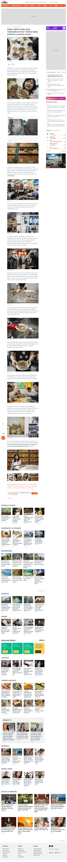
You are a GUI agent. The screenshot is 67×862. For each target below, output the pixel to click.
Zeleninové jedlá (26, 713)
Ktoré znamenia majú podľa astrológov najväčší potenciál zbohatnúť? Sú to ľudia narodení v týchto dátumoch (28, 671)
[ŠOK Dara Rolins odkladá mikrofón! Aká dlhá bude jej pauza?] (39, 774)
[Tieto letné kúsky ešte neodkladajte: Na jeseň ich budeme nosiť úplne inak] (17, 663)
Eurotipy (32, 5)
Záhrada (25, 764)
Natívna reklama (21, 856)
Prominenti (18, 739)
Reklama (20, 846)
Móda (13, 675)
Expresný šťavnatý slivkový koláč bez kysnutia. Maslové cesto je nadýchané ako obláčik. (5, 694)
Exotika (39, 5)
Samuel (41, 2)
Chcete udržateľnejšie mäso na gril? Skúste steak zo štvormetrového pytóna (28, 519)
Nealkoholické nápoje (5, 713)
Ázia (14, 486)
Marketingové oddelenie (38, 853)
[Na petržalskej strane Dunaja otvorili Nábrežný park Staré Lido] (39, 534)
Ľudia (13, 634)
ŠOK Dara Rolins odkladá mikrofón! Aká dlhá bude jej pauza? (39, 782)
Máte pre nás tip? (37, 855)
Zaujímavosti (5, 5)
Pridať (35, 493)
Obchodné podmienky (22, 852)
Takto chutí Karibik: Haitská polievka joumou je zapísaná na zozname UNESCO (39, 519)
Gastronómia (20, 26)
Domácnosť (37, 764)
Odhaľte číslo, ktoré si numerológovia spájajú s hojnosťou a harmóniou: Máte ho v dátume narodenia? (5, 759)
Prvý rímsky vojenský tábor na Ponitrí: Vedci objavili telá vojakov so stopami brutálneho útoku (17, 541)
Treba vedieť (14, 764)
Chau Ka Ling (15, 488)
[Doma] (48, 144)
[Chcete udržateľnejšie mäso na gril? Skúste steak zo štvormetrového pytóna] (28, 511)
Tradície (15, 484)
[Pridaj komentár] (3, 424)
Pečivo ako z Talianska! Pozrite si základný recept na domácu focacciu (17, 710)
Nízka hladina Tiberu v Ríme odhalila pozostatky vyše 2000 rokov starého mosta (5, 607)
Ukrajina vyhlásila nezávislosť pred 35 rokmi (56, 93)
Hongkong (17, 486)
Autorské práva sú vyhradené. (54, 849)
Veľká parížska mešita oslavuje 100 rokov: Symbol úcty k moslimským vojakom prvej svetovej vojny (28, 607)
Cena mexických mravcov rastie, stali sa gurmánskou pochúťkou (6, 518)
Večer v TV (57, 130)
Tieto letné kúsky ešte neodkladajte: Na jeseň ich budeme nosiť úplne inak (17, 671)
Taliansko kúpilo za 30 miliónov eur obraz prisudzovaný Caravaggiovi (39, 629)
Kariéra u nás (5, 853)
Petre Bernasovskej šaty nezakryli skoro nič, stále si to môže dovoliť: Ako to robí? (22, 735)
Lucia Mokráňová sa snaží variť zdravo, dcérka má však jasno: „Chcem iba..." (6, 782)
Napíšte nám (5, 855)
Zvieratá (20, 484)
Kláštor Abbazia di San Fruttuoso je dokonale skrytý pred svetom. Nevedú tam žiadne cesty (17, 607)
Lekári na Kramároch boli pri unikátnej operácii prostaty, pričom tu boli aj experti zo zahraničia (9, 736)
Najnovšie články (51, 102)
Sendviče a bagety (15, 713)
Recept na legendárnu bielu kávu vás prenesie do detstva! (5, 710)
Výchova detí (26, 786)
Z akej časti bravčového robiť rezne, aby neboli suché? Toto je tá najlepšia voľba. (28, 694)
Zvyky (31, 484)
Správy (4, 741)
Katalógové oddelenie (37, 852)
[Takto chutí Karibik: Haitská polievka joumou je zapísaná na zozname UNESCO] (39, 511)
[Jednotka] (48, 140)
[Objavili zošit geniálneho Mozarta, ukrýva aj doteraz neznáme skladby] (6, 622)
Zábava (25, 675)
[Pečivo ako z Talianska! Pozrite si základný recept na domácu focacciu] (17, 703)
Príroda (45, 5)
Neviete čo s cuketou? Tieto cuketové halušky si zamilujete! (28, 710)
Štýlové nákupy (3, 675)
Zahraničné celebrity (38, 675)
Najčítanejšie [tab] (51, 72)
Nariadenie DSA (5, 856)
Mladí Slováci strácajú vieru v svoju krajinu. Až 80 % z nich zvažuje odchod (55, 120)
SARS (22, 486)
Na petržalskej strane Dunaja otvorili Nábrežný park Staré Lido (39, 541)
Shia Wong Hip (30, 488)
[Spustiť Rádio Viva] (55, 27)
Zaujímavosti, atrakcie (38, 523)
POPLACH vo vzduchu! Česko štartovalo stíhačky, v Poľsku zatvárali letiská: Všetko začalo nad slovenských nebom (56, 125)
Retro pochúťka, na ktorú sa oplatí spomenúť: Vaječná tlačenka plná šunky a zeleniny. (39, 694)
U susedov (26, 5)
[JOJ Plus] (48, 147)
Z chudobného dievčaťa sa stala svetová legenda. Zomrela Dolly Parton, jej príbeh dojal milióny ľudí (39, 671)
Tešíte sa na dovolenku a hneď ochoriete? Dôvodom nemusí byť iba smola (16, 759)
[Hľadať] (64, 5)
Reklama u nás (20, 848)
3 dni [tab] (58, 72)
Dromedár (15, 26)
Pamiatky (2, 611)
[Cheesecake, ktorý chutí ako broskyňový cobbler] (39, 703)
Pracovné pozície (8, 640)
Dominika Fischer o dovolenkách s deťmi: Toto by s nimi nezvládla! (17, 782)
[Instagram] (52, 846)
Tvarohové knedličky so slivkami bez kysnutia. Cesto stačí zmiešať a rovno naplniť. (17, 694)
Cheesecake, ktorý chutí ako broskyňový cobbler (39, 709)
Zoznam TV (7, 720)
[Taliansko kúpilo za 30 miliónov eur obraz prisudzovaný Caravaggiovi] (39, 622)
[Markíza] (48, 133)
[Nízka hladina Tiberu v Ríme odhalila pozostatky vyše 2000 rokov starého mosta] (6, 599)
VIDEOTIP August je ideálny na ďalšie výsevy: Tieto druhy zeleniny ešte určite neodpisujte (28, 759)
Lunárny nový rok (28, 486)
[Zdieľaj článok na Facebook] (3, 429)
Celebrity (2, 785)
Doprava (56, 5)
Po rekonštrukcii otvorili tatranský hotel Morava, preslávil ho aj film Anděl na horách (28, 541)
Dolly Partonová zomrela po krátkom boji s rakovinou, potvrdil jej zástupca (56, 111)
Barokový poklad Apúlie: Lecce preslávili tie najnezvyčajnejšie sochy (57, 90)
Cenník (19, 853)
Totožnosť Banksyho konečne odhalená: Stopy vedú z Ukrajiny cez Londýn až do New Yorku (28, 630)
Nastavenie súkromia (6, 852)
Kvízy (50, 5)
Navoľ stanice (48, 151)
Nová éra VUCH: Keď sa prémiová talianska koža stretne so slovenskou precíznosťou (5, 671)
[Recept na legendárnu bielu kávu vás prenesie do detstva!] (6, 703)
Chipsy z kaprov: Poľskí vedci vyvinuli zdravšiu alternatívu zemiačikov (16, 519)
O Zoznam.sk (5, 846)
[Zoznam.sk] (52, 853)
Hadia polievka (22, 488)
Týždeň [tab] (63, 72)
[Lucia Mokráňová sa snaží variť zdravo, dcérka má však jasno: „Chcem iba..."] (6, 774)
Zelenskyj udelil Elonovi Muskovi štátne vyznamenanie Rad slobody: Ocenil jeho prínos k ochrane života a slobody (56, 106)
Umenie (2, 634)
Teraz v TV (49, 130)
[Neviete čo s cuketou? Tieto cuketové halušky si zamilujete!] (28, 703)
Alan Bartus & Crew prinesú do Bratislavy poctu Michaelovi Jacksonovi (56, 116)
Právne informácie (6, 848)
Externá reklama (21, 850)
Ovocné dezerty (37, 712)
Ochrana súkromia (6, 850)
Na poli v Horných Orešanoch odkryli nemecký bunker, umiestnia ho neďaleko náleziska (5, 541)
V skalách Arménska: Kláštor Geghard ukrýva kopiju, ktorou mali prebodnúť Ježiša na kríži (39, 607)
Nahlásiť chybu (10, 498)
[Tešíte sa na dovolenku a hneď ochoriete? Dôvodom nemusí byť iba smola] (17, 752)
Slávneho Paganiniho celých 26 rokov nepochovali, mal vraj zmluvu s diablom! (16, 630)
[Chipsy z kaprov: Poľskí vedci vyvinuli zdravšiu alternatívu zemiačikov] (17, 511)
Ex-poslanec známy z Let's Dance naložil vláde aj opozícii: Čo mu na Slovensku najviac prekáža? (36, 736)
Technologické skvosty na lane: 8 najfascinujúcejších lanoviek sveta (55, 75)
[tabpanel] (56, 84)
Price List (19, 855)
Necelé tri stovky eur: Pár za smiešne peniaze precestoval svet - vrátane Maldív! (56, 80)
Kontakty (36, 846)
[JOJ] (48, 137)
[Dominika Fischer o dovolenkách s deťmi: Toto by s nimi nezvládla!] (17, 774)
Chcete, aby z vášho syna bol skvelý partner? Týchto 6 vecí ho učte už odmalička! (28, 782)
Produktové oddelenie (37, 848)
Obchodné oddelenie (37, 850)
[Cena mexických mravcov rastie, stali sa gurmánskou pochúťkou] (6, 511)
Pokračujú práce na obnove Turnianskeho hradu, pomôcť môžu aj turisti (56, 85)
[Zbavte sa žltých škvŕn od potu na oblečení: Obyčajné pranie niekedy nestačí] (39, 752)
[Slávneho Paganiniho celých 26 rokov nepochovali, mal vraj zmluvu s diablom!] (17, 622)
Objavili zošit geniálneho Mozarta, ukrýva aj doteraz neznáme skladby (5, 630)
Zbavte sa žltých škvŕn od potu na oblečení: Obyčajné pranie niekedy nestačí (39, 759)
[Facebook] (50, 846)
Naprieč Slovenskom (16, 5)
